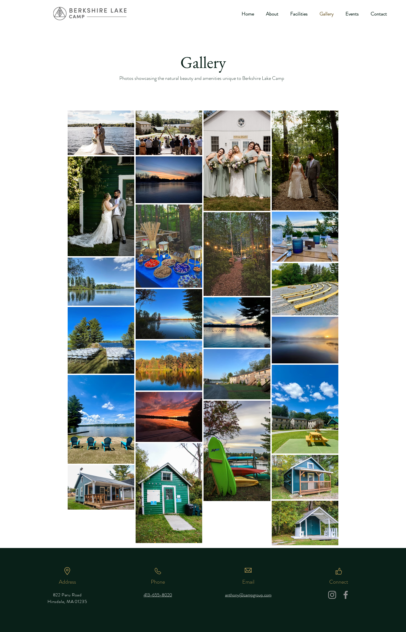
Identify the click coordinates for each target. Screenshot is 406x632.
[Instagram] (332, 594)
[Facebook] (345, 594)
